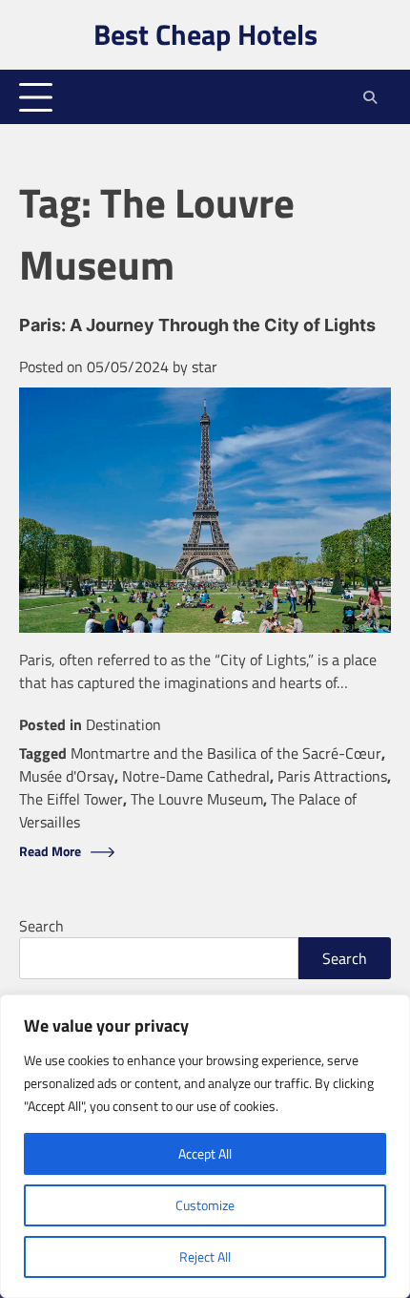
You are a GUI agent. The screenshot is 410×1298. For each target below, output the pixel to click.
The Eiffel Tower (71, 798)
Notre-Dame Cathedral (196, 775)
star (204, 366)
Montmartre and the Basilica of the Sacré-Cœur (226, 753)
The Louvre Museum (197, 798)
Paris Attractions (332, 775)
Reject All (205, 1256)
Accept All (205, 1153)
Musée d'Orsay (66, 775)
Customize (205, 1205)
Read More (50, 852)
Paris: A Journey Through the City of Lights (197, 325)
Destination (123, 724)
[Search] (369, 97)
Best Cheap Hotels (205, 34)
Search (41, 925)
